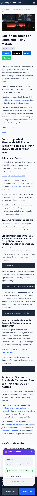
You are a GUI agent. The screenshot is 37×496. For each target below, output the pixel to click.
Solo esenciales (10, 491)
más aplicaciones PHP (17, 424)
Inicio (3, 9)
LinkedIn (27, 53)
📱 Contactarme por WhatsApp (18, 471)
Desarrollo (9, 9)
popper (17, 100)
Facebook (6, 53)
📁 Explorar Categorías (14, 476)
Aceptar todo (27, 491)
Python (31, 424)
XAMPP (4, 176)
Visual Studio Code (18, 176)
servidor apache (20, 183)
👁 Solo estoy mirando (19, 481)
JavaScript (5, 427)
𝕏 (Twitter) (16, 53)
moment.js (26, 100)
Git (9, 176)
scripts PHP (16, 186)
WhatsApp (6, 58)
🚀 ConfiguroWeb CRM (11, 2)
